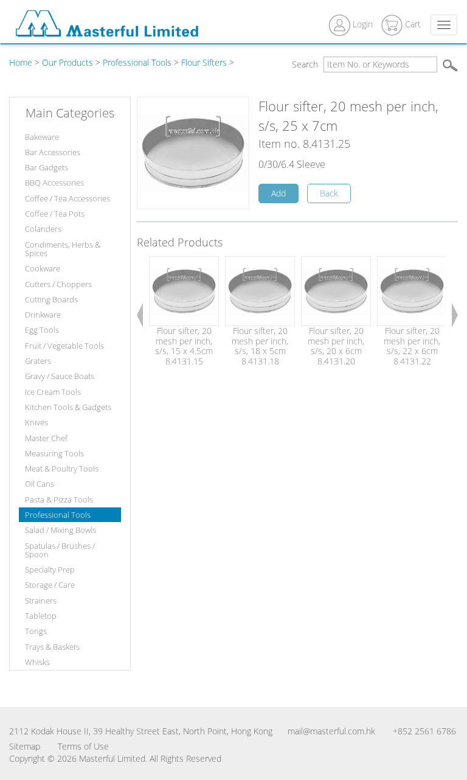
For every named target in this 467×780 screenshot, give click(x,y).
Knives (36, 422)
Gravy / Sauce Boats (59, 376)
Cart (412, 24)
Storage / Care (50, 584)
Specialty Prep (50, 569)
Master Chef (46, 438)
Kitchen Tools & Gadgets (68, 407)
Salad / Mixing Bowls (60, 529)
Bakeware (42, 136)
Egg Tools (42, 329)
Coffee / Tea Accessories (67, 198)
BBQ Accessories (54, 182)
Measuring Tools (54, 453)
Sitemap (24, 746)
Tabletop (41, 615)
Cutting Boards (51, 299)
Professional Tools (137, 62)
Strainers (41, 600)
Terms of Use (83, 746)
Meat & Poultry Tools (62, 468)
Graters (38, 360)
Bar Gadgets (46, 167)
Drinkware (43, 314)
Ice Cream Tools (53, 391)
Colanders (43, 228)
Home (20, 62)
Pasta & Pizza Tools (59, 499)
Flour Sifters (204, 62)
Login (362, 24)
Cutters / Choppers (58, 284)
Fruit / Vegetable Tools (64, 345)
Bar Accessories (52, 152)
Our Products (67, 62)
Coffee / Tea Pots (55, 213)
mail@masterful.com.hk (331, 731)
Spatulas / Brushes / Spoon (60, 550)
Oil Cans (39, 483)
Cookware (42, 268)
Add (278, 193)
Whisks (37, 661)
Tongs (36, 630)
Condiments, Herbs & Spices (62, 249)
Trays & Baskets (52, 646)
